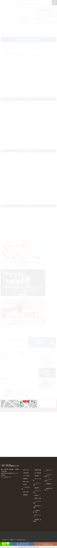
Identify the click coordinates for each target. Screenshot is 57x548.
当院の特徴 (25, 473)
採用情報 (25, 494)
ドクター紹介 (26, 475)
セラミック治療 (37, 479)
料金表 (24, 484)
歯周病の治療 (38, 470)
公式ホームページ (48, 470)
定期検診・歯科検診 (37, 520)
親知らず (37, 495)
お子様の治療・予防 (36, 511)
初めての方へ (26, 470)
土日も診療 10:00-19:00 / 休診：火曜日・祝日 (28, 546)
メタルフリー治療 (37, 484)
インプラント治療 (37, 502)
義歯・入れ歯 (38, 498)
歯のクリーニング (37, 515)
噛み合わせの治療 (37, 506)
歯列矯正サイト (48, 484)
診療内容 (25, 478)
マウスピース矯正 (37, 491)
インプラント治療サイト (48, 480)
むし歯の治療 (38, 473)
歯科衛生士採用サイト (48, 489)
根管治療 (37, 475)
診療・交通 (25, 492)
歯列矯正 (37, 488)
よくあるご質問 (25, 488)
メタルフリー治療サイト (48, 475)
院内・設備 (25, 481)
